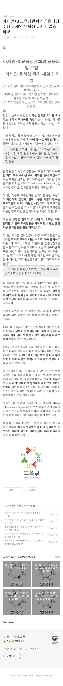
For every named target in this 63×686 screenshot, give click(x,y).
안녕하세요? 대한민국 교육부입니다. (22, 648)
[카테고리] (4, 4)
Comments (9, 622)
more (57, 556)
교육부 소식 (9, 16)
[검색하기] (58, 4)
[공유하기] (16, 490)
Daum (30, 675)
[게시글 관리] (20, 490)
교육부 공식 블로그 (16, 637)
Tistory (49, 675)
